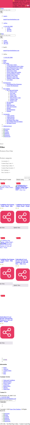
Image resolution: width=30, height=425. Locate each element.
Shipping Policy (7, 381)
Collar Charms (10, 115)
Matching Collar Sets (12, 76)
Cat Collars (10, 79)
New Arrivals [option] (5, 172)
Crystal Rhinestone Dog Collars (15, 66)
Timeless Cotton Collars (13, 78)
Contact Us (6, 384)
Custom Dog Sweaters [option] (7, 168)
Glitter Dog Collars (12, 64)
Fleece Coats (13, 91)
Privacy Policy (7, 383)
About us (5, 369)
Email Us (5, 16)
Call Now (5, 23)
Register (9, 29)
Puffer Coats (13, 96)
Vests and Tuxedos (11, 106)
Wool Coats (13, 94)
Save (3, 183)
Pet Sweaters (10, 102)
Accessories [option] (5, 161)
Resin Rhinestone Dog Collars (15, 67)
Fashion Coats (14, 99)
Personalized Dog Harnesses (14, 84)
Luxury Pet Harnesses (12, 85)
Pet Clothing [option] (5, 170)
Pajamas (9, 111)
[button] (15, 158)
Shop (4, 61)
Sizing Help (6, 389)
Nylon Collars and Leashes (14, 72)
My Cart (9, 31)
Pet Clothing (6, 88)
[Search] (1, 12)
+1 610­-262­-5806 (4, 397)
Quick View (17, 285)
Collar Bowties (11, 118)
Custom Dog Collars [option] (7, 165)
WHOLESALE (7, 126)
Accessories (6, 114)
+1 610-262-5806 (8, 26)
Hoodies (9, 103)
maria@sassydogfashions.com (11, 19)
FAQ (4, 372)
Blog (4, 373)
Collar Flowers (10, 117)
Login (8, 28)
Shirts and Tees (11, 105)
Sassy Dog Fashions (15, 409)
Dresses (9, 108)
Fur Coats (12, 93)
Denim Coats (13, 100)
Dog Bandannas (11, 109)
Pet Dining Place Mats (12, 120)
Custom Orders (7, 370)
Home (5, 60)
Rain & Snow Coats (15, 97)
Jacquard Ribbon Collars (13, 73)
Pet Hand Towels (11, 123)
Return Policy (7, 386)
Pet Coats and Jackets (12, 90)
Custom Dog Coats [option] (7, 163)
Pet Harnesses (7, 82)
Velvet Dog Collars (12, 70)
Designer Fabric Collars (13, 69)
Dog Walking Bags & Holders (15, 121)
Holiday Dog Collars (12, 75)
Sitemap (5, 387)
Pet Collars (6, 63)
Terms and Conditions (9, 380)
